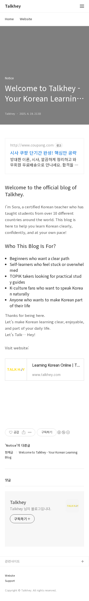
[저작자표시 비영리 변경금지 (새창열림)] (63, 432)
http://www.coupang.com (32, 145)
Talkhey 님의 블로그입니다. (30, 508)
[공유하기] (24, 432)
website (11, 569)
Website (26, 18)
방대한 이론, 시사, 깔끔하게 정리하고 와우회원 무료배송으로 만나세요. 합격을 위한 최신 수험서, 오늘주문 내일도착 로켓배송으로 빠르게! (44, 161)
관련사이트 (12, 561)
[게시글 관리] (30, 432)
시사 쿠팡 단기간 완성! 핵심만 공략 (43, 153)
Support (10, 580)
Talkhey (13, 6)
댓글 (8, 480)
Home (9, 18)
